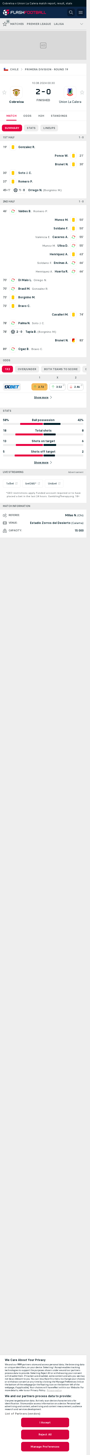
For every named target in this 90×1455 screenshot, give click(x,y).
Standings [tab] (59, 115)
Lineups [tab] (49, 128)
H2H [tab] (41, 115)
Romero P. (40, 211)
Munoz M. (48, 246)
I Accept (45, 1422)
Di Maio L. (25, 280)
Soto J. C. (38, 323)
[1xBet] (12, 387)
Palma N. (24, 323)
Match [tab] (11, 115)
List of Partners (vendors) (22, 1413)
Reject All (45, 1434)
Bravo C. (37, 349)
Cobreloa (16, 102)
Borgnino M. (52, 190)
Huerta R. (61, 271)
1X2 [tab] (7, 369)
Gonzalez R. (40, 289)
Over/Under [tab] (27, 369)
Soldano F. (44, 263)
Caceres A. (60, 237)
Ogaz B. (23, 349)
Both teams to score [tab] (61, 369)
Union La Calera (70, 102)
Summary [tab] (12, 128)
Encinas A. (61, 263)
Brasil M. (24, 289)
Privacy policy (54, 1390)
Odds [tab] (27, 115)
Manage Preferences (44, 1446)
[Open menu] (80, 12)
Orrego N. (40, 280)
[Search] (71, 12)
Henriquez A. (44, 271)
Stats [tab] (31, 128)
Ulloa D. (62, 246)
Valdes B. (24, 211)
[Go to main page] (24, 12)
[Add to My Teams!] (4, 92)
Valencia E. (42, 237)
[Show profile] (16, 92)
